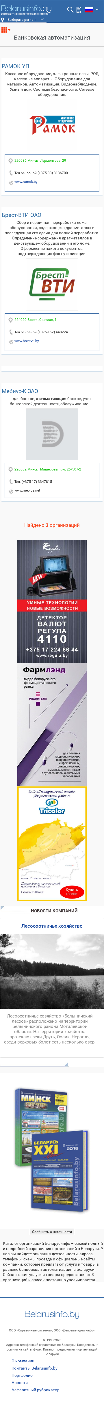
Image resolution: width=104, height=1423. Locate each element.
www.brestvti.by (26, 341)
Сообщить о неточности (52, 1232)
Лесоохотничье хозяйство (52, 926)
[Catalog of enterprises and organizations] (26, 10)
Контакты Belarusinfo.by (34, 1368)
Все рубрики (8, 32)
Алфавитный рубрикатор (36, 1389)
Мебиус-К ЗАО (20, 391)
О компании (23, 1361)
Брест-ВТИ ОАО (21, 215)
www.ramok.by (26, 182)
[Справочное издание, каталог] (52, 1151)
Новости (20, 1382)
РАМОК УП (15, 66)
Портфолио (22, 1375)
